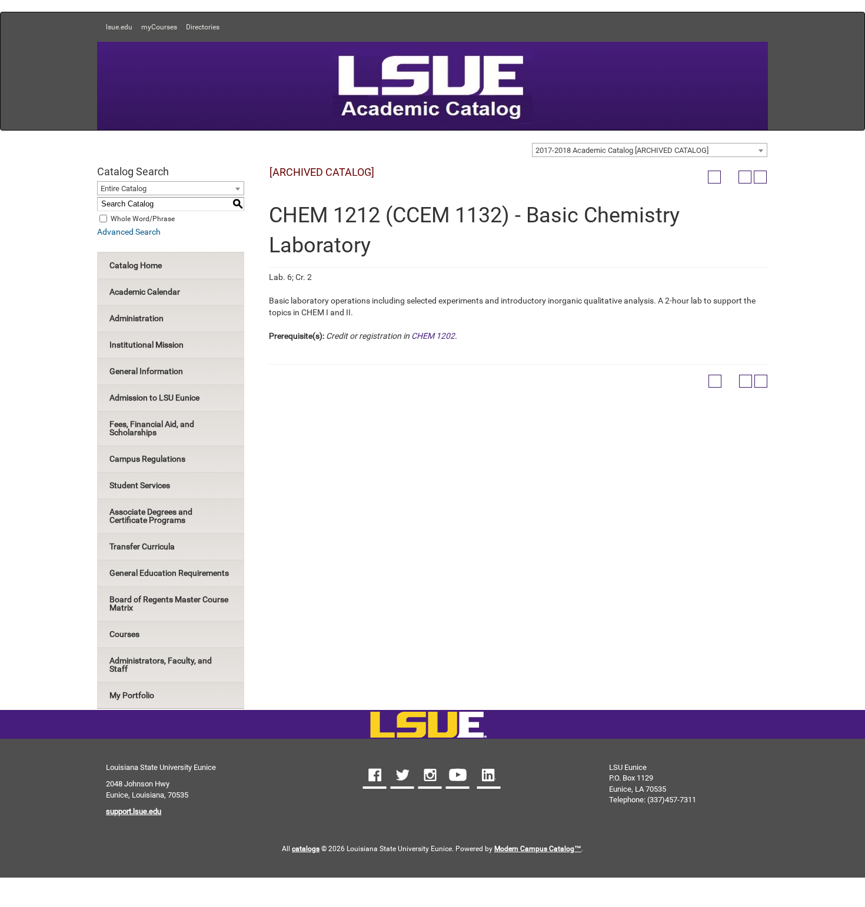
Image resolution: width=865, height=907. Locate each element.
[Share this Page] (729, 177)
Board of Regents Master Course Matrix (168, 603)
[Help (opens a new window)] (760, 177)
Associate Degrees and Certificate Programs (150, 516)
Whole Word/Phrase (143, 218)
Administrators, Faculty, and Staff (160, 664)
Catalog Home (135, 265)
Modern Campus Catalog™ (537, 849)
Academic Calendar (144, 291)
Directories (202, 27)
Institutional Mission (146, 344)
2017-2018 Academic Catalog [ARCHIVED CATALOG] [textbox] (621, 150)
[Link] (428, 725)
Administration (136, 318)
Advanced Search (129, 231)
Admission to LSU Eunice (154, 397)
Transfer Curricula (142, 546)
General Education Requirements (169, 573)
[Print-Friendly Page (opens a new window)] (744, 177)
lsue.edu (119, 27)
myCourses (159, 27)
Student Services (139, 485)
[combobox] (649, 150)
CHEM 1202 (433, 336)
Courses (124, 634)
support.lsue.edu (133, 811)
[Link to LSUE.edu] (432, 84)
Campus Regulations (147, 458)
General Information (146, 371)
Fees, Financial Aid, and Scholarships (151, 428)
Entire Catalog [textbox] (124, 188)
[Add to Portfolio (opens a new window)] (714, 177)
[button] (375, 776)
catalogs (306, 849)
